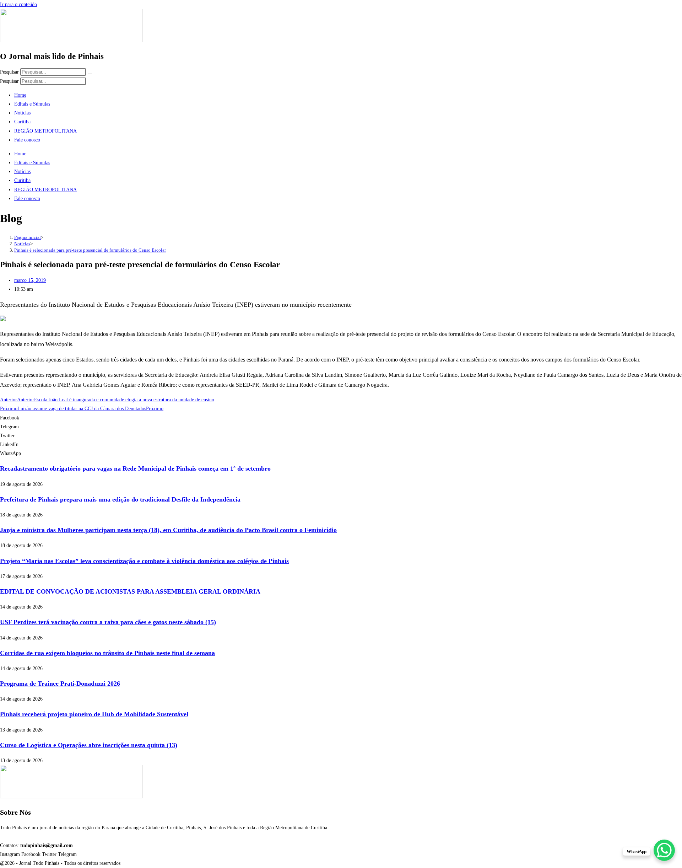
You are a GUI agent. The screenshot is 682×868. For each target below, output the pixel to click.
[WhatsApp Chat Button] (664, 850)
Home (20, 95)
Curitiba (22, 121)
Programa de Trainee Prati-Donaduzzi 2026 (60, 683)
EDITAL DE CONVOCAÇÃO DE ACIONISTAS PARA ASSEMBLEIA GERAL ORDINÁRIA (130, 591)
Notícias (22, 113)
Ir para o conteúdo (18, 4)
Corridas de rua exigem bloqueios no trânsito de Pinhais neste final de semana (107, 653)
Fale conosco (27, 140)
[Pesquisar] (89, 73)
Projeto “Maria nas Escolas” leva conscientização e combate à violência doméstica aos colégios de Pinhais (144, 560)
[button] (341, 417)
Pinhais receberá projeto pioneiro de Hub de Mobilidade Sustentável (94, 714)
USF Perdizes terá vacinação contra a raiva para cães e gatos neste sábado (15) (108, 622)
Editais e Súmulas (32, 104)
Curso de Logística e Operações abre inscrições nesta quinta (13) (88, 745)
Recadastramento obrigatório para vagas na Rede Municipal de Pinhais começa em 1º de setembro (135, 468)
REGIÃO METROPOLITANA (45, 131)
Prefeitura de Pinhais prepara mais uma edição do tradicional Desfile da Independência (120, 499)
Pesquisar (9, 72)
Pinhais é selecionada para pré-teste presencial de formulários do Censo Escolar (90, 250)
